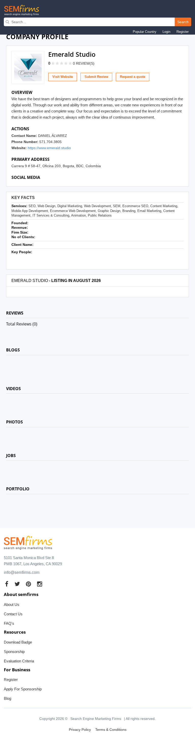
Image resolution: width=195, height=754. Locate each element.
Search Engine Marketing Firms (95, 719)
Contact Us (13, 614)
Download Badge (18, 642)
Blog (7, 698)
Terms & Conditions (110, 730)
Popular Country (144, 32)
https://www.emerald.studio (49, 148)
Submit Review (96, 77)
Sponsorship (14, 651)
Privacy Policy (80, 730)
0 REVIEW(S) (83, 63)
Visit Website (62, 77)
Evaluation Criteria (19, 661)
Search (183, 22)
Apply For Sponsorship (23, 689)
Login (166, 32)
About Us (11, 604)
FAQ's (9, 623)
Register (182, 32)
